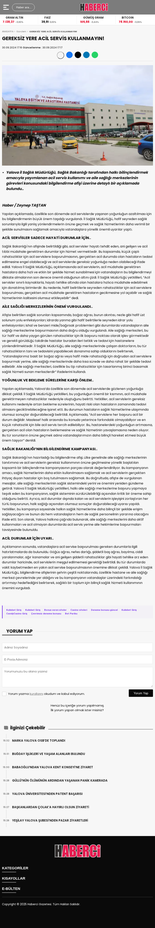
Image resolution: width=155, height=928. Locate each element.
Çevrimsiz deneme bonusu (46, 613)
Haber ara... (23, 7)
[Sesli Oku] (60, 55)
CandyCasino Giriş (16, 613)
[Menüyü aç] (6, 7)
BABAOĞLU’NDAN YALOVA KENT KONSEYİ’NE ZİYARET (52, 767)
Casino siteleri (78, 610)
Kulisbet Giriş (13, 610)
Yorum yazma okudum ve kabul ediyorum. (46, 694)
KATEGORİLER (15, 868)
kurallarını (36, 694)
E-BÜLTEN (11, 889)
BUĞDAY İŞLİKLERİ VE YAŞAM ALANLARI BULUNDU (48, 754)
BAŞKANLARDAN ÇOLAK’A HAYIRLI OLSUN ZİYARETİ (50, 807)
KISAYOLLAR (13, 878)
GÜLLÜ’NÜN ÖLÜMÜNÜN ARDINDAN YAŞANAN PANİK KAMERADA (60, 780)
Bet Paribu (71, 613)
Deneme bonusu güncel (104, 610)
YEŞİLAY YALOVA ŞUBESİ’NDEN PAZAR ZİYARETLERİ (50, 820)
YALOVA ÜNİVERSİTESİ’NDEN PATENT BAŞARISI (47, 794)
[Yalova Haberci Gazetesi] (94, 7)
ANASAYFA (7, 31)
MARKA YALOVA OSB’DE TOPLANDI (38, 740)
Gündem (21, 31)
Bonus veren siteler (55, 610)
